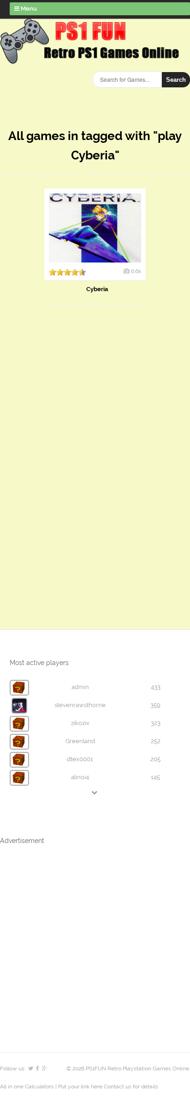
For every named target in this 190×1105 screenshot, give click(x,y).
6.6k (136, 271)
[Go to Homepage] (91, 58)
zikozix (80, 723)
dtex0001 (80, 759)
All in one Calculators (27, 1086)
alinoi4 (80, 777)
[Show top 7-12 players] (95, 792)
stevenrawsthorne (80, 705)
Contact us (117, 1086)
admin (80, 687)
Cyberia (97, 289)
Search (176, 79)
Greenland (80, 741)
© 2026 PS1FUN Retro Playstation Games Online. (128, 1068)
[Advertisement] (69, 458)
